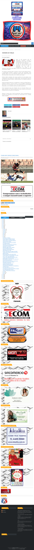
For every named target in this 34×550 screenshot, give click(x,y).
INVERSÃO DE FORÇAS (5, 253)
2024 (3, 221)
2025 (3, 220)
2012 (3, 278)
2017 (3, 228)
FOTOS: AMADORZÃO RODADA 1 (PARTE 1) (8, 269)
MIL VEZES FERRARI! (20, 528)
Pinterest (17, 106)
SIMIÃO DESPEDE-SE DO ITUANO (7, 250)
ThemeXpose (13, 548)
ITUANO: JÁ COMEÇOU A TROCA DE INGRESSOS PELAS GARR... (10, 255)
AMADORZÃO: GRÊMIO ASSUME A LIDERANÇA (8, 247)
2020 (3, 225)
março (4, 271)
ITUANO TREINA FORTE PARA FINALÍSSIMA (8, 245)
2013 (3, 277)
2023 (3, 222)
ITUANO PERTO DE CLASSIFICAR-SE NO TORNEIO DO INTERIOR (11, 268)
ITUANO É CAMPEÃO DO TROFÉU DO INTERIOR (9, 239)
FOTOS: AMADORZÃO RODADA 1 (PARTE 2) (8, 267)
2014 (3, 276)
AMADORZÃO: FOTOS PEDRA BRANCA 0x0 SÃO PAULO (10, 244)
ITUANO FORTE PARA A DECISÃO (7, 241)
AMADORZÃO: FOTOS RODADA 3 (7, 246)
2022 (3, 223)
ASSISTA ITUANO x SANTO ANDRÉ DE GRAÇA (8, 256)
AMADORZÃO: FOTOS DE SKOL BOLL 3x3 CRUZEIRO (9, 242)
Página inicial (3, 210)
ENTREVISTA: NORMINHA (21, 524)
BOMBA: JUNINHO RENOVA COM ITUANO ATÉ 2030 (9, 254)
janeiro (4, 273)
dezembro (4, 229)
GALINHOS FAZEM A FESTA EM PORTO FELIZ (8, 258)
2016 (3, 274)
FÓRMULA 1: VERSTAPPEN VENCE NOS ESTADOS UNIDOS (16, 131)
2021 (3, 224)
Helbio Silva (3, 510)
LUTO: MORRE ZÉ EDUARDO (6, 243)
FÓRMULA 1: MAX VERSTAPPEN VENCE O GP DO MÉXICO (7, 131)
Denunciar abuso (4, 204)
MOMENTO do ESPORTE (15, 547)
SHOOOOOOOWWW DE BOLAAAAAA (7, 248)
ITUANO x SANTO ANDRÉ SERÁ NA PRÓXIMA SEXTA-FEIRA (10, 257)
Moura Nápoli (4, 512)
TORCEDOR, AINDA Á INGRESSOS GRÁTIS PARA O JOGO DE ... (10, 252)
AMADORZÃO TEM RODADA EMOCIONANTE (8, 249)
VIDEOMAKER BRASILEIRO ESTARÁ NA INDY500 (26, 131)
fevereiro (4, 272)
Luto (18, 520)
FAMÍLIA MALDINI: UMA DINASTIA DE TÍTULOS (24, 510)
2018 (3, 227)
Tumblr (9, 106)
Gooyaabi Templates (22, 548)
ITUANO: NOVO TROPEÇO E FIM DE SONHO (10, 155)
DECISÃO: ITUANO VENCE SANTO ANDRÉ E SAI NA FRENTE (10, 251)
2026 (3, 219)
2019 (3, 226)
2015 (3, 275)
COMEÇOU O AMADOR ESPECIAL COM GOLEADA (9, 270)
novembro (4, 230)
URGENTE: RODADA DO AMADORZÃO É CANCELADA (9, 240)
